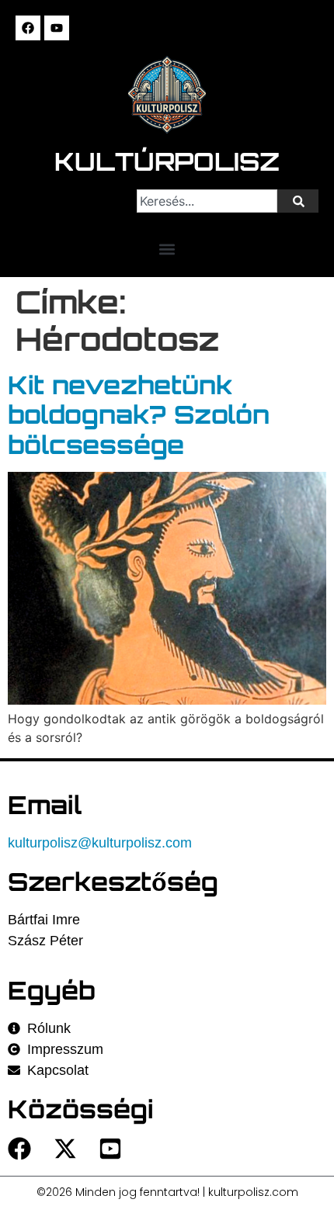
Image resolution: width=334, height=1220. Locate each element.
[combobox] (207, 201)
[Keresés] (297, 201)
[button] (167, 249)
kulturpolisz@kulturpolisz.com (100, 843)
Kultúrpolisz (167, 161)
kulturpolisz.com (253, 1192)
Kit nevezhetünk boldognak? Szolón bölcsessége (139, 414)
